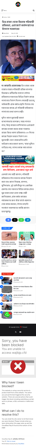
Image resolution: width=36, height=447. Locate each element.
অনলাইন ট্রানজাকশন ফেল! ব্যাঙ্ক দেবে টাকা (23, 279)
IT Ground (24, 327)
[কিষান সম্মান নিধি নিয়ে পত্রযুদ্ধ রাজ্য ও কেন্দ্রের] (27, 236)
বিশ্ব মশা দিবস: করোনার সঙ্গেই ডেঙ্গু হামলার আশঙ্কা (9, 243)
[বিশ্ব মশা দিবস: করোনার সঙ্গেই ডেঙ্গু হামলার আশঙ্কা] (9, 236)
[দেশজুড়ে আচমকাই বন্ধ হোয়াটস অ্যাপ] (7, 315)
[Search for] (34, 10)
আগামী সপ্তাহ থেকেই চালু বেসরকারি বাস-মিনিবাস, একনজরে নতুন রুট (18, 168)
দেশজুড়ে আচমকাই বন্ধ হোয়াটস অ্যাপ (24, 312)
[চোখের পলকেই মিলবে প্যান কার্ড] (7, 298)
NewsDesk (6, 33)
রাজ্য (9, 17)
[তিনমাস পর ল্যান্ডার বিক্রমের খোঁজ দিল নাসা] (7, 289)
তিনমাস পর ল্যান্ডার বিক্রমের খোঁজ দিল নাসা (23, 288)
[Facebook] (8, 220)
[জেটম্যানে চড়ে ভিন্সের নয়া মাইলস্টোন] (7, 306)
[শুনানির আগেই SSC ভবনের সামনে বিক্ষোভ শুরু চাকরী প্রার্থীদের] (9, 253)
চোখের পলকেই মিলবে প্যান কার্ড (22, 295)
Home (5, 17)
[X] (15, 220)
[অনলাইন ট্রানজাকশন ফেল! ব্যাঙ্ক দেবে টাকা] (7, 280)
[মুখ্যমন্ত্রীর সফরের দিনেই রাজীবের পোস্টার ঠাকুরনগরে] (27, 253)
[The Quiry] (18, 4)
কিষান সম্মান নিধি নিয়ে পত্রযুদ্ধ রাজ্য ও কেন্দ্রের (25, 243)
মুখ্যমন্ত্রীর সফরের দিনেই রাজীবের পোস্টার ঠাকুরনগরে (26, 261)
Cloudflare (21, 443)
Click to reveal (11, 441)
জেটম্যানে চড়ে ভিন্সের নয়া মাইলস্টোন (24, 304)
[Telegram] (28, 220)
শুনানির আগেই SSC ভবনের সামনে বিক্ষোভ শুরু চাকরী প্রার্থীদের (9, 262)
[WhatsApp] (21, 220)
